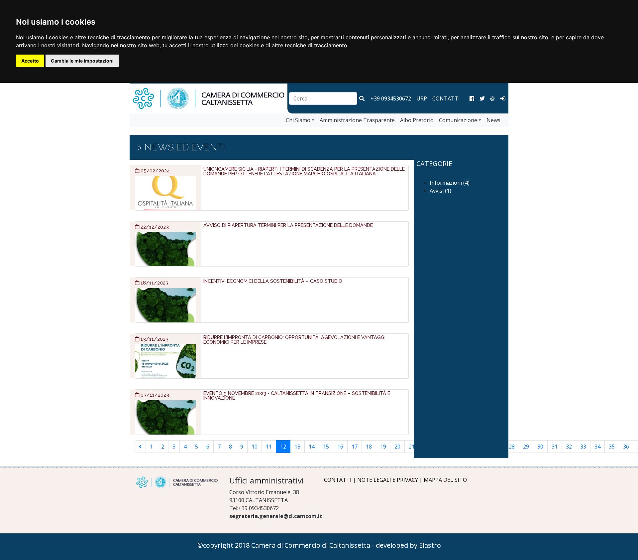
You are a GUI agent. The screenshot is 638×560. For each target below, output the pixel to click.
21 (412, 446)
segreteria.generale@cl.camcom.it (275, 516)
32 (569, 446)
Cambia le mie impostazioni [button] (82, 61)
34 (597, 446)
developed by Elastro (408, 545)
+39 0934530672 (391, 98)
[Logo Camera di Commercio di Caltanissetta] (177, 482)
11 (269, 446)
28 (512, 446)
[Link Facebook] (472, 98)
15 (326, 446)
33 (583, 446)
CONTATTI (446, 98)
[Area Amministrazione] (502, 98)
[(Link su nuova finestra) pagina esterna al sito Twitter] (482, 98)
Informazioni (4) (450, 182)
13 (297, 446)
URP (421, 98)
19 (383, 446)
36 (626, 446)
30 (540, 446)
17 (355, 446)
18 (369, 446)
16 (340, 446)
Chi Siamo (298, 120)
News (493, 120)
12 (283, 446)
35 (612, 446)
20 (397, 446)
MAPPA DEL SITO (445, 479)
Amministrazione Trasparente (357, 120)
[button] (362, 98)
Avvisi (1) (440, 190)
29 (526, 446)
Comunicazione (458, 120)
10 (255, 446)
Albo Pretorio (417, 120)
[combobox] (323, 98)
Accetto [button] (30, 61)
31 (555, 446)
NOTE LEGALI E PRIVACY (387, 479)
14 (312, 446)
